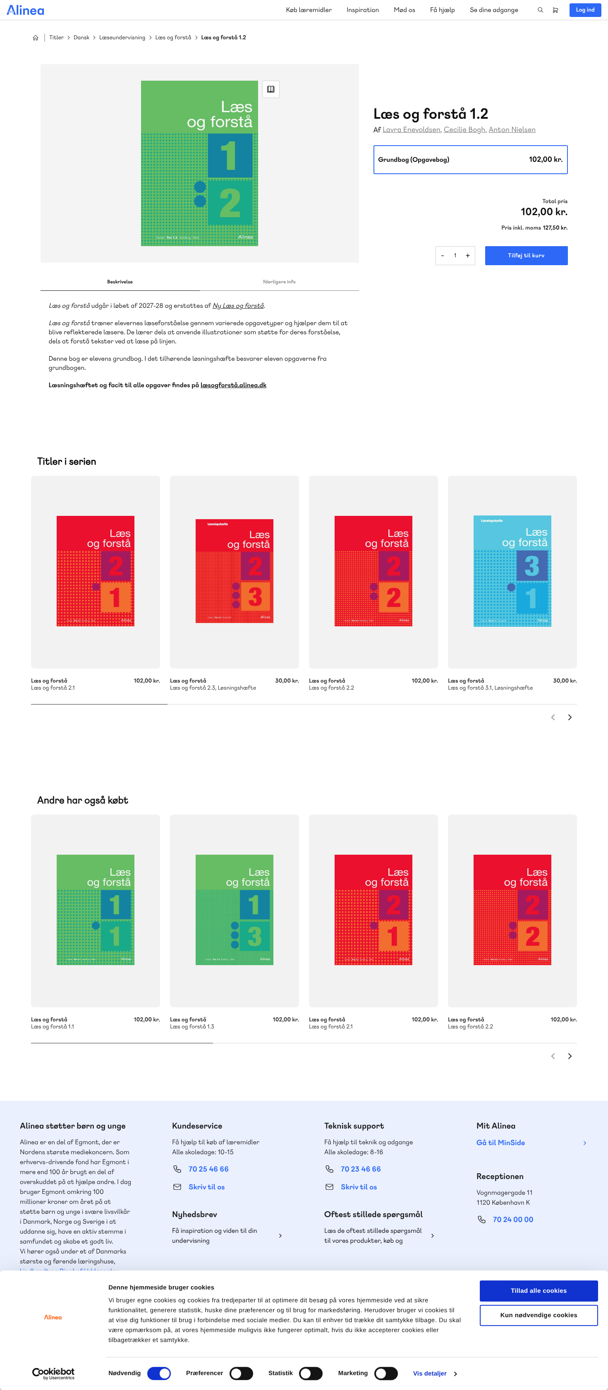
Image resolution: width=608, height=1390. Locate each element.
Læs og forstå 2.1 (95, 572)
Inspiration (363, 9)
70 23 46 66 (361, 1169)
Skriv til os (207, 1187)
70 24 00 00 (513, 1220)
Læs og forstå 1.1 (95, 911)
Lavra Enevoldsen (411, 129)
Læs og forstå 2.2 (373, 572)
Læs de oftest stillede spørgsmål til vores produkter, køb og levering (373, 1236)
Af (377, 130)
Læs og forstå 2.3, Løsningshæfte (234, 572)
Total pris (554, 201)
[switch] (241, 1373)
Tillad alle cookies (539, 1290)
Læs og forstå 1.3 (234, 911)
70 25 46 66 (209, 1169)
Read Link (271, 89)
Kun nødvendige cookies (538, 1315)
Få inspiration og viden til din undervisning (214, 1235)
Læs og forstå (173, 37)
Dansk (81, 37)
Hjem (35, 37)
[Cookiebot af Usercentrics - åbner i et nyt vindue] (53, 1374)
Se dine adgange (494, 9)
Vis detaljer (430, 1373)
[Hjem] (25, 10)
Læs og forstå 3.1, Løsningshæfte (512, 572)
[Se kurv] (555, 9)
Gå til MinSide (500, 1143)
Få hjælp (442, 9)
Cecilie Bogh (464, 129)
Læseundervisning (122, 37)
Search (540, 9)
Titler (56, 37)
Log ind (585, 10)
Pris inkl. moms (521, 228)
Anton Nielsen (512, 129)
